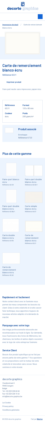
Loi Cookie (6, 403)
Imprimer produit (13, 82)
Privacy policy (7, 406)
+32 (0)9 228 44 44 (12, 391)
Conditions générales (10, 410)
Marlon (40, 419)
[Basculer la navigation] (40, 16)
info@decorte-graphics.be (12, 396)
